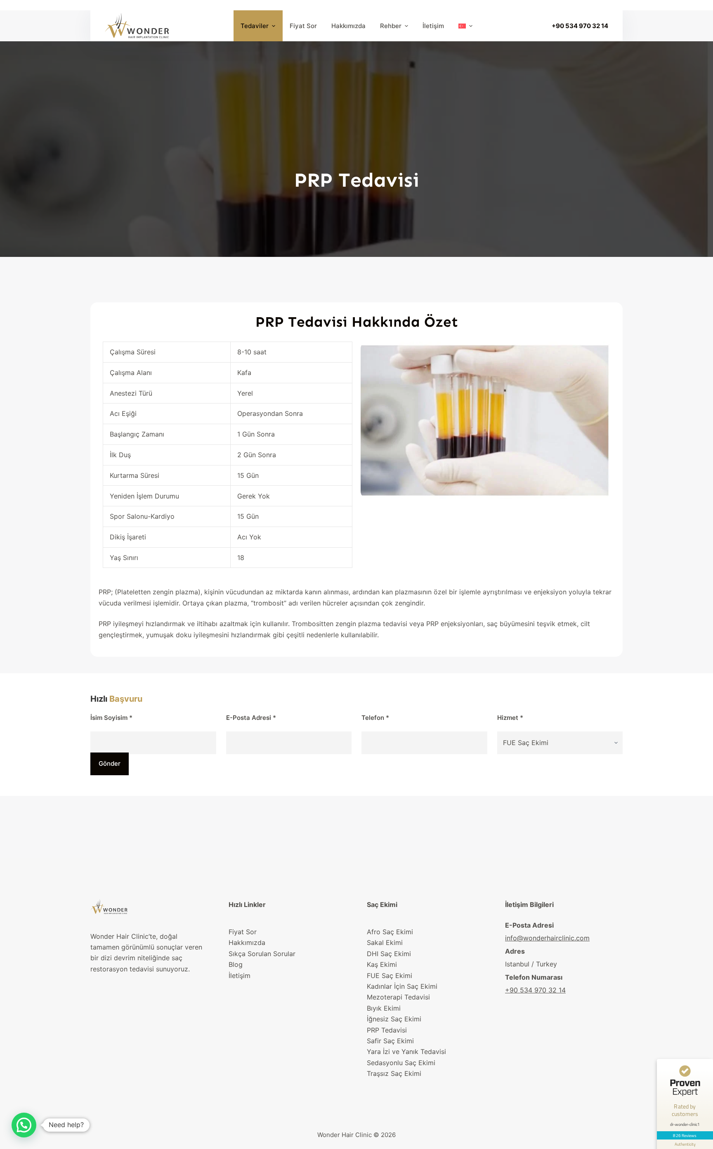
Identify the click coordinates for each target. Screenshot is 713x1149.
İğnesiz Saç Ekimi (394, 1019)
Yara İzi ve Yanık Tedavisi (406, 1051)
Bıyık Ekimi (384, 1008)
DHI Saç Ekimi (389, 954)
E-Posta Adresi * (251, 718)
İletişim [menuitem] (433, 26)
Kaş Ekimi (382, 964)
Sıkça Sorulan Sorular (262, 954)
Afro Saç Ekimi (390, 932)
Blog (236, 964)
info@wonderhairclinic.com (547, 938)
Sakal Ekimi (385, 942)
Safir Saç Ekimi (390, 1041)
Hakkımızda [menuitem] (348, 26)
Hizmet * (510, 718)
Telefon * (375, 718)
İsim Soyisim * (111, 718)
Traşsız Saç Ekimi (394, 1073)
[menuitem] (465, 25)
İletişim (239, 975)
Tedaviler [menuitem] (255, 26)
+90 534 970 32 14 (580, 26)
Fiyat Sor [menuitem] (303, 26)
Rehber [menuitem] (390, 26)
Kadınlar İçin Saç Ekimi (402, 986)
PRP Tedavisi (387, 1030)
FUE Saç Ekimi (389, 975)
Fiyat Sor (243, 932)
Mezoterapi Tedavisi (398, 997)
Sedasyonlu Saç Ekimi (401, 1063)
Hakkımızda (247, 942)
